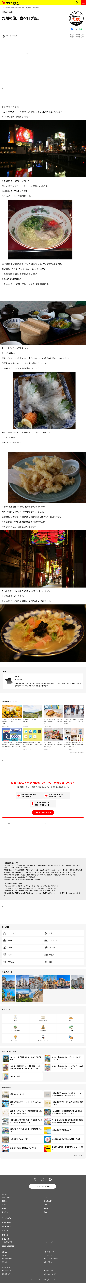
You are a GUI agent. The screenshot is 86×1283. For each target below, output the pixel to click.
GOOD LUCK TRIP (8, 1246)
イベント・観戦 (15, 1030)
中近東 (51, 955)
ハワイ (10, 948)
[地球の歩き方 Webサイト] (10, 2)
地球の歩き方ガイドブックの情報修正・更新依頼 (22, 879)
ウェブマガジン (7, 1218)
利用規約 (4, 1255)
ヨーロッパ (11, 933)
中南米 (10, 940)
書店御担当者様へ (7, 1259)
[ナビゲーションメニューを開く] (83, 2)
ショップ (70, 1040)
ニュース (5, 1230)
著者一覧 (5, 1235)
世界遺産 (43, 1030)
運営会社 (4, 1252)
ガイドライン (48, 1255)
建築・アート (43, 1020)
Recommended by (74, 752)
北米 (50, 933)
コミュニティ (6, 1239)
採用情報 (4, 1262)
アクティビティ (15, 1040)
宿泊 (70, 1020)
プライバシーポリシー (50, 1252)
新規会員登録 (8, 1242)
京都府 (13, 8)
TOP (3, 8)
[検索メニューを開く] (77, 2)
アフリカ (11, 962)
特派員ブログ (20, 8)
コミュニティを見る (43, 812)
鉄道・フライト (43, 1040)
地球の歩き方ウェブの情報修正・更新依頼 (20, 877)
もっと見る (78, 1155)
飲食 (15, 1020)
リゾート (52, 948)
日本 (7, 8)
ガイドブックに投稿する (51, 1259)
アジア (10, 955)
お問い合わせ (48, 1262)
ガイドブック (6, 1226)
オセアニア (53, 940)
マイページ (49, 1242)
